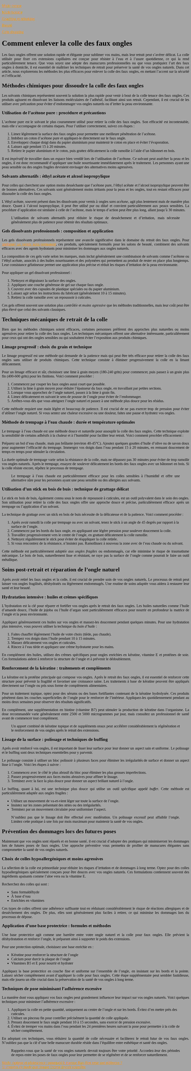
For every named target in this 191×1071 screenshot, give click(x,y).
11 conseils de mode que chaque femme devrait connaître (43, 1067)
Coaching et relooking (18, 19)
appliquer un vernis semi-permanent (29, 244)
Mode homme (12, 12)
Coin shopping (13, 32)
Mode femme (11, 6)
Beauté (7, 25)
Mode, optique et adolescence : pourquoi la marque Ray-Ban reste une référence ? (62, 1063)
